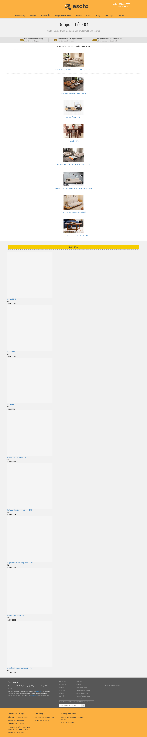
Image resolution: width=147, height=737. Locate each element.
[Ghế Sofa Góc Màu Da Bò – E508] (73, 84)
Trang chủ (62, 681)
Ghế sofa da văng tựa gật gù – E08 (19, 510)
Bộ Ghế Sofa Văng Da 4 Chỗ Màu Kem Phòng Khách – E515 (73, 70)
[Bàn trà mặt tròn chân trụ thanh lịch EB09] (73, 226)
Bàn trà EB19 (11, 299)
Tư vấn (61, 687)
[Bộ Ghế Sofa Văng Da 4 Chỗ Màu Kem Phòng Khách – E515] (73, 60)
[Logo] (78, 6)
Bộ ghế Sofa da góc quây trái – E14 (19, 668)
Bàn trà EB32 (11, 404)
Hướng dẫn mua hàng (83, 702)
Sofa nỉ (61, 696)
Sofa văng (62, 699)
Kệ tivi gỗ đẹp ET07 (73, 117)
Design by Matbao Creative (112, 685)
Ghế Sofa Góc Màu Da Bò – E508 (73, 93)
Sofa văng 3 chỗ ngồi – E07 (17, 457)
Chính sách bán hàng (83, 696)
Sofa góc (62, 690)
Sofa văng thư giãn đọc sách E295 (73, 212)
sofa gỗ (38, 691)
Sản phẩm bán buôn (82, 693)
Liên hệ (78, 684)
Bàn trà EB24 (11, 352)
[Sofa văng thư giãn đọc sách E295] (73, 202)
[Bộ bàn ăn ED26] (73, 131)
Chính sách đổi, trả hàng (67, 702)
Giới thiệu (62, 684)
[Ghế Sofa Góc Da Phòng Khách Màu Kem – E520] (73, 179)
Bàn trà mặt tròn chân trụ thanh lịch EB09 (73, 236)
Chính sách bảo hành (83, 699)
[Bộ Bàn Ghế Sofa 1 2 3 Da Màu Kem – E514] (73, 155)
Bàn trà (61, 693)
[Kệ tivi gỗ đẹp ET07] (73, 107)
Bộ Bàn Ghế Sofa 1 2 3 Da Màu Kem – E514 (73, 165)
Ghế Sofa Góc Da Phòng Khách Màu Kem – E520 (73, 188)
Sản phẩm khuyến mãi (83, 690)
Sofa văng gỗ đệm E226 (15, 615)
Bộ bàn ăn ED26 (73, 141)
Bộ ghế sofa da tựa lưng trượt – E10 (20, 563)
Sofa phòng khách (82, 687)
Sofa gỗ (79, 681)
